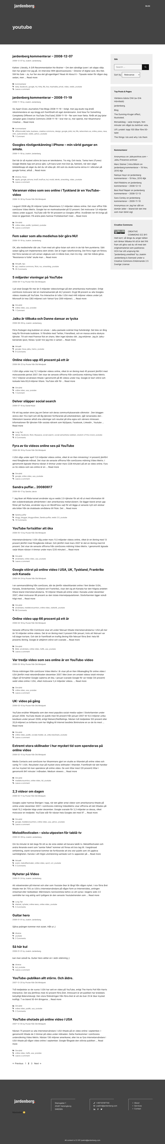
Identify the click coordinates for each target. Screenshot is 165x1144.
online (94, 131)
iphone (30, 179)
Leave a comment (22, 89)
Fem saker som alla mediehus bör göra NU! (45, 236)
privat (61, 87)
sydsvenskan (22, 134)
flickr (36, 266)
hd (36, 87)
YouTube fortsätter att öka (32, 528)
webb (72, 87)
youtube (78, 87)
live (47, 87)
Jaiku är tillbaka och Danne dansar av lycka (45, 318)
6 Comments (20, 437)
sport (47, 863)
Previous (17, 1063)
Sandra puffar (20, 515)
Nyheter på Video (25, 874)
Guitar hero (21, 915)
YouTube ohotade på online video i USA (42, 1019)
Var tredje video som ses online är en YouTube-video (52, 660)
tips (23, 264)
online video (20, 225)
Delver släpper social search (34, 401)
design (58, 131)
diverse (18, 177)
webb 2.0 (55, 517)
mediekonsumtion (32, 608)
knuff (36, 179)
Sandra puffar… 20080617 (32, 487)
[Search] (145, 67)
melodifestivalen (27, 863)
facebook (24, 87)
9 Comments (20, 352)
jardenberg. (119, 106)
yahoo (36, 134)
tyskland (35, 225)
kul (74, 131)
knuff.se (42, 179)
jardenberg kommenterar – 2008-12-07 (42, 56)
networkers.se (85, 131)
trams (34, 349)
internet (18, 904)
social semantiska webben (65, 435)
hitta (40, 87)
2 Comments (20, 938)
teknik (57, 179)
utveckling (65, 179)
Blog (147, 6)
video (66, 87)
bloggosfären (33, 517)
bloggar (24, 517)
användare (19, 559)
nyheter (25, 904)
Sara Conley (120, 198)
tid (42, 780)
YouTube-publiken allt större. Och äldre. (42, 978)
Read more (32, 77)
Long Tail (18, 432)
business (34, 131)
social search (48, 435)
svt (52, 863)
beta (17, 87)
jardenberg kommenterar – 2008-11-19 (42, 97)
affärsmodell (20, 131)
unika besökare (53, 735)
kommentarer (20, 84)
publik (28, 225)
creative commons (46, 131)
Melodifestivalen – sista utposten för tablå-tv (47, 833)
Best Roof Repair (122, 190)
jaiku (29, 349)
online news (34, 904)
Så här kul (19, 947)
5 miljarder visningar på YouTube (37, 277)
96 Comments (21, 610)
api (16, 266)
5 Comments (20, 866)
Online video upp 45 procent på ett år (40, 360)
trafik (42, 649)
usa (27, 308)
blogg (17, 517)
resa (105, 131)
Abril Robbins (120, 182)
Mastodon (17, 1112)
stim (14, 134)
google (31, 87)
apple (17, 179)
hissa (24, 177)
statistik (54, 608)
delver (17, 435)
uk (45, 735)
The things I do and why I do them (130, 137)
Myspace (38, 435)
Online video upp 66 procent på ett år (40, 618)
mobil (51, 179)
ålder (17, 649)
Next (37, 1063)
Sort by (118, 75)
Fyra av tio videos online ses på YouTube (43, 446)
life (44, 87)
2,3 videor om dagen (28, 791)
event (17, 863)
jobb (70, 131)
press (100, 131)
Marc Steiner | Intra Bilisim (127, 164)
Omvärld (18, 222)
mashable (54, 87)
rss (40, 266)
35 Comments (21, 269)
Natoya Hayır (120, 175)
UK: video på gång (26, 701)
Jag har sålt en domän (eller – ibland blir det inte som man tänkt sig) (130, 208)
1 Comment (20, 136)
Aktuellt (18, 264)
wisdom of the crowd (86, 435)
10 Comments (21, 520)
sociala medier (37, 735)
